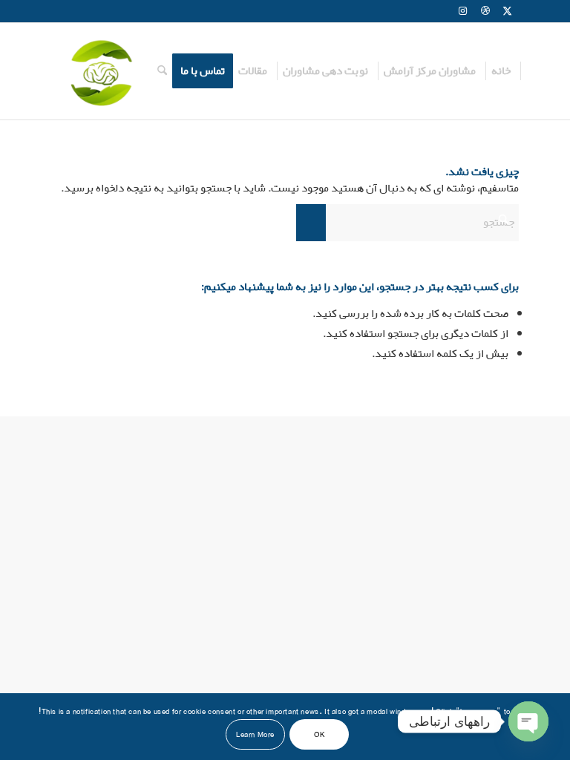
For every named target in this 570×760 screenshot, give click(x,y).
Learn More (255, 734)
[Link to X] (508, 11)
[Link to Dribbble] (485, 11)
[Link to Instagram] (463, 11)
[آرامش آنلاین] (99, 71)
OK (319, 734)
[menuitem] (501, 71)
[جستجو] (162, 71)
